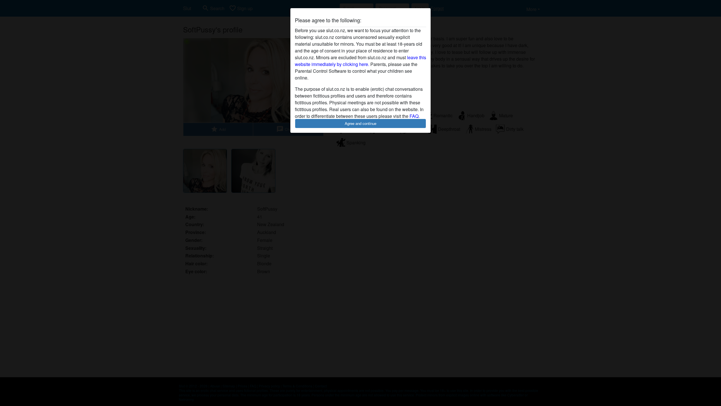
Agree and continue (360, 123)
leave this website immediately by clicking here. (360, 60)
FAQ (414, 116)
